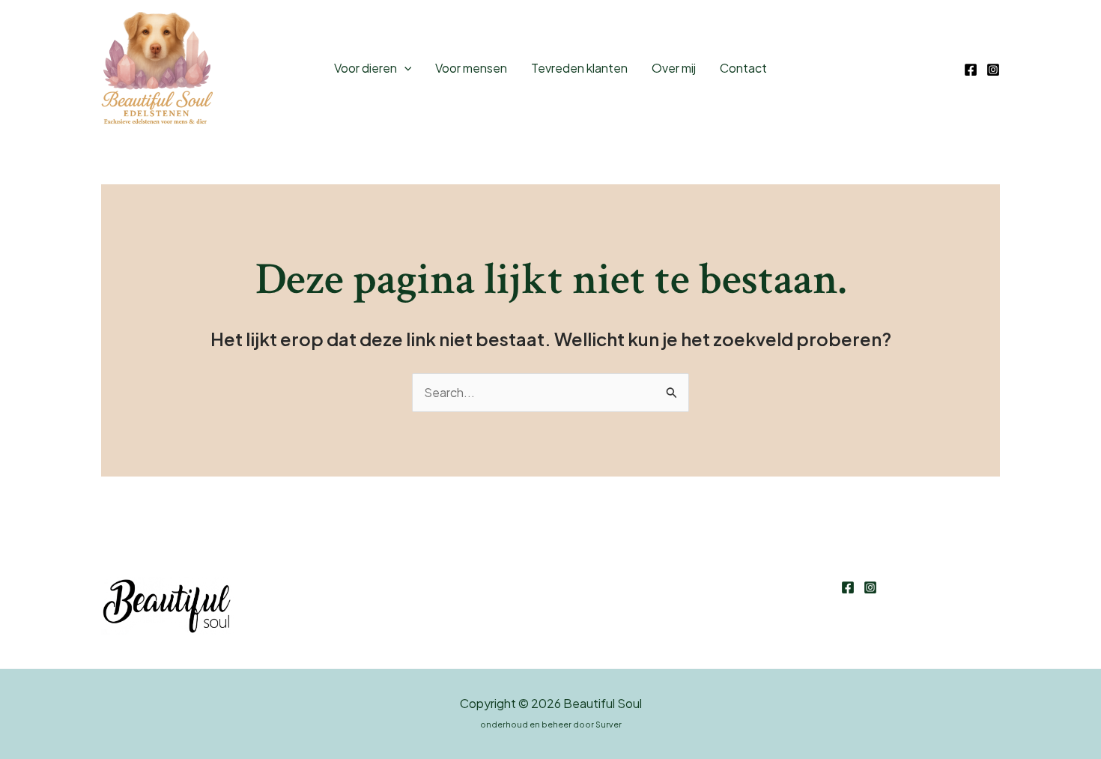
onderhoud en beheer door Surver (551, 724)
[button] (404, 68)
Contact (743, 68)
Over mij (674, 68)
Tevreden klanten (579, 68)
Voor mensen (471, 68)
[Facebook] (970, 69)
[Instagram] (993, 69)
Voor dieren (365, 68)
